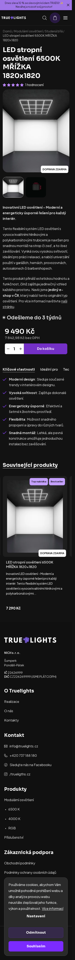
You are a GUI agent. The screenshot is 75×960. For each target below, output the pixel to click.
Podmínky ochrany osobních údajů (30, 872)
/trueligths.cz (20, 774)
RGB (12, 828)
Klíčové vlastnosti (19, 369)
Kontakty (11, 720)
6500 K (14, 809)
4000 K (14, 818)
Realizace (11, 701)
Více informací (52, 908)
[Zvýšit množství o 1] (21, 349)
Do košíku (45, 349)
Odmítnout (36, 932)
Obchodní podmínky (19, 863)
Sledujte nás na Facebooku (30, 765)
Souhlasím (36, 946)
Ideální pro (49, 369)
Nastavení (36, 916)
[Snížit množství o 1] (8, 349)
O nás (8, 711)
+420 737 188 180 (23, 755)
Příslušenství (13, 837)
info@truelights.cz (24, 746)
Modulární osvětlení (19, 800)
